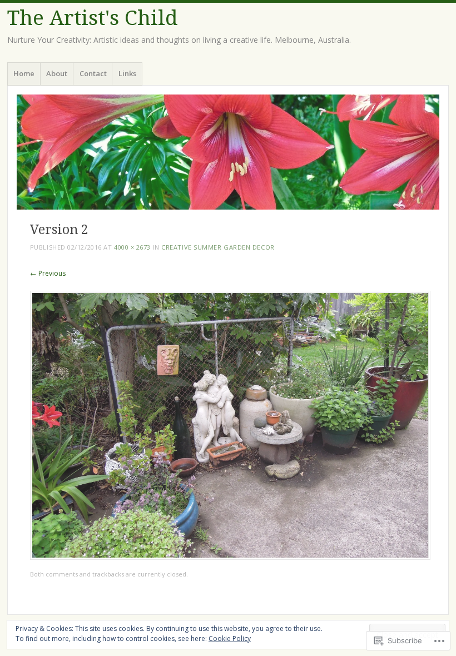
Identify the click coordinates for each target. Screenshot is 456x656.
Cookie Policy (230, 638)
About (56, 73)
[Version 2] (230, 556)
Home (23, 73)
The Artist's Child (92, 18)
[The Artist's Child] (228, 152)
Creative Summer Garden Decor (217, 247)
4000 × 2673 (132, 247)
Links (127, 73)
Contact (93, 73)
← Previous (48, 273)
